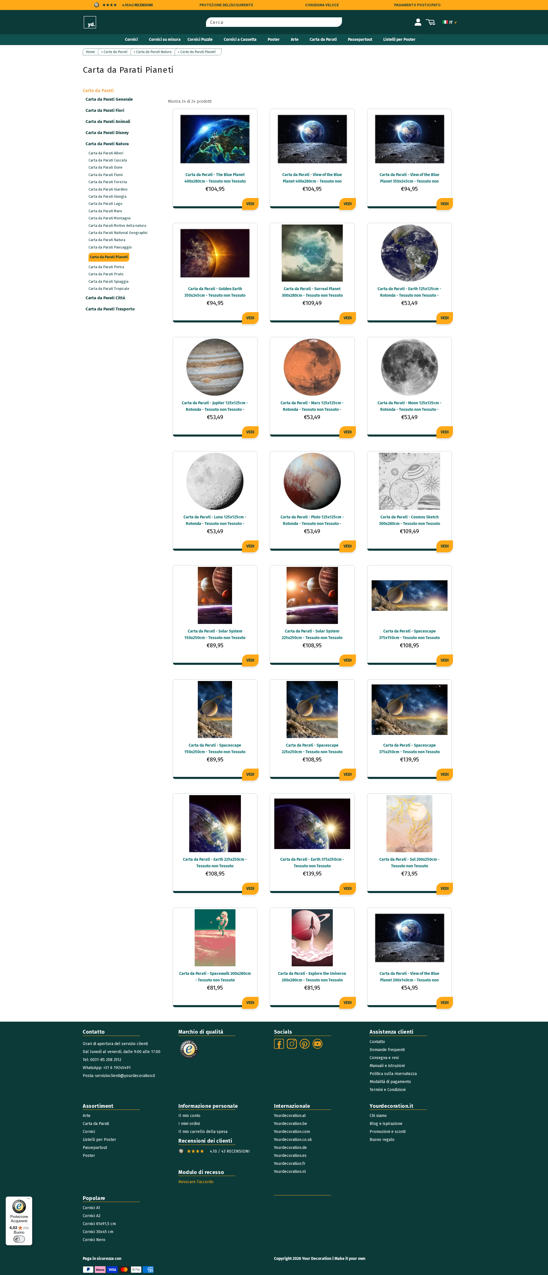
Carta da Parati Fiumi (105, 175)
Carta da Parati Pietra (106, 267)
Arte (295, 39)
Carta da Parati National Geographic (118, 233)
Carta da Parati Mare (105, 211)
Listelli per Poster (399, 39)
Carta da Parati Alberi (105, 153)
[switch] (19, 1239)
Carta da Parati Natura (106, 240)
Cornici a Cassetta (240, 39)
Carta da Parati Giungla (107, 196)
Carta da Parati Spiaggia (108, 281)
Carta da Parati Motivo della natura (117, 225)
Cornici (131, 39)
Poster (274, 39)
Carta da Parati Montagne (109, 218)
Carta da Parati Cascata (107, 160)
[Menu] (28, 1200)
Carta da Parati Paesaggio (110, 247)
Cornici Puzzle (200, 39)
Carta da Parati (323, 39)
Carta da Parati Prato (106, 274)
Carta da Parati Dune (105, 167)
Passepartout (360, 39)
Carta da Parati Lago (105, 203)
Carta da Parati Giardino (108, 189)
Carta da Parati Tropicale (108, 288)
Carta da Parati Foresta (107, 182)
